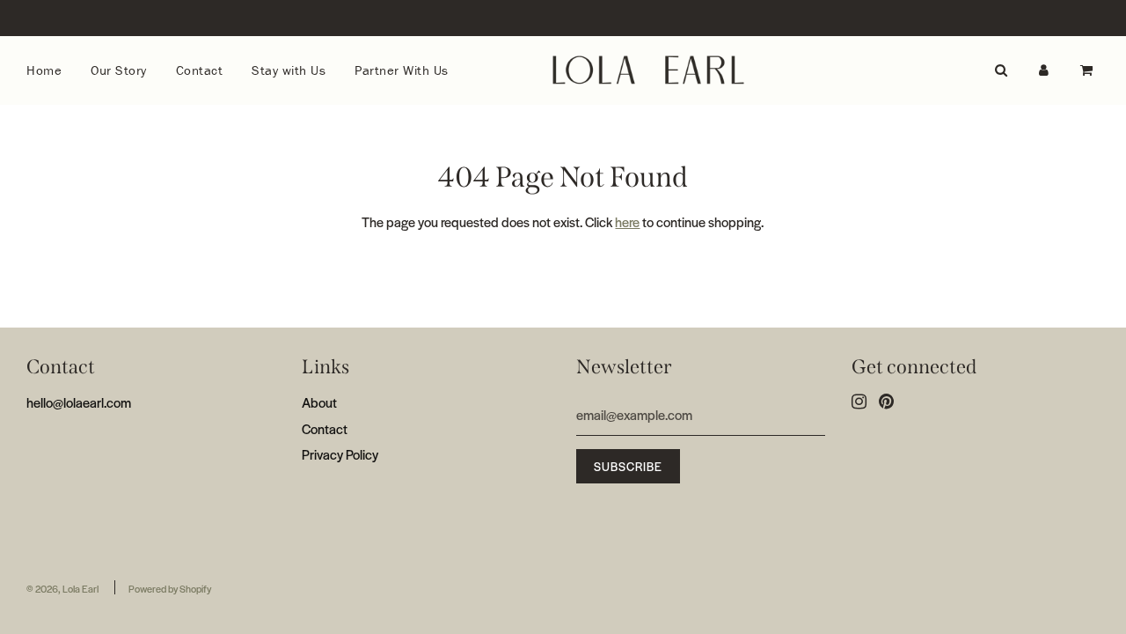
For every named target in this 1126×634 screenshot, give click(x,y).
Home (44, 70)
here (627, 221)
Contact (199, 70)
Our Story (119, 70)
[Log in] (1043, 70)
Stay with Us (288, 70)
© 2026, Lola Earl (62, 588)
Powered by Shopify (169, 588)
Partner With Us (402, 70)
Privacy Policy (340, 454)
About (319, 402)
